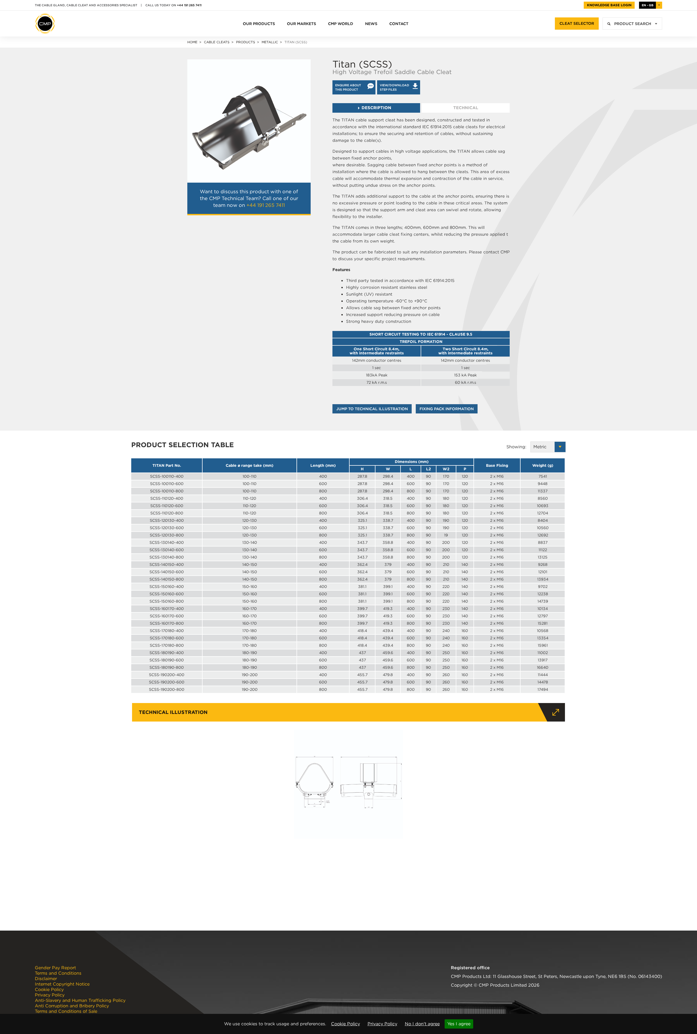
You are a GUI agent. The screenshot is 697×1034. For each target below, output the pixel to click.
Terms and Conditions (58, 973)
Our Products (259, 24)
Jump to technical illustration (372, 409)
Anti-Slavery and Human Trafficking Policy (80, 1000)
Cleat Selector (577, 23)
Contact (398, 24)
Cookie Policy (345, 1023)
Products (245, 42)
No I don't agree (422, 1023)
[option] (249, 121)
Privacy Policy (382, 1023)
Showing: (518, 446)
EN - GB (647, 5)
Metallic (270, 42)
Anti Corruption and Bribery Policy (72, 1006)
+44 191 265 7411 (189, 5)
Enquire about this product (348, 87)
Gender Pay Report (55, 968)
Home (192, 42)
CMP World (340, 24)
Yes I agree (458, 1023)
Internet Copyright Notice (62, 984)
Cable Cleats (217, 42)
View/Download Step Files (394, 87)
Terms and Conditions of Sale (66, 1011)
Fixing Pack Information (447, 409)
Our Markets (301, 24)
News (371, 24)
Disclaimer (46, 979)
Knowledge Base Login (609, 5)
